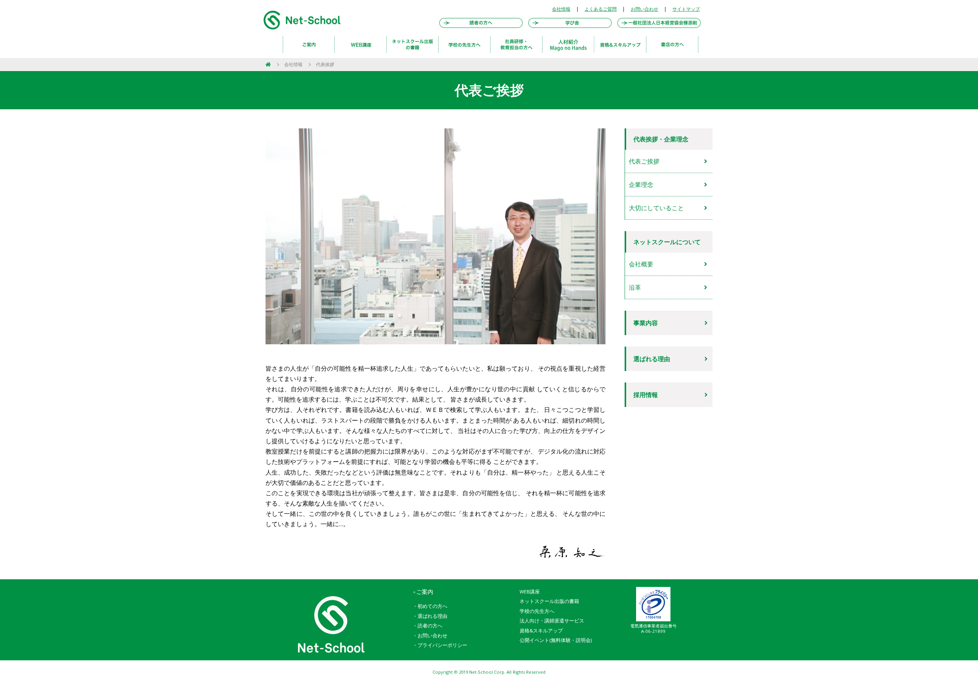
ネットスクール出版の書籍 (549, 601)
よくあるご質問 (601, 9)
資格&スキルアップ (541, 630)
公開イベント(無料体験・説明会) (556, 640)
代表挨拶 (325, 64)
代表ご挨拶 (644, 161)
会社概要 (641, 264)
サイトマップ (686, 9)
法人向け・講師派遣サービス (552, 620)
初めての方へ (432, 606)
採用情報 (645, 395)
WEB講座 (530, 591)
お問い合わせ (644, 9)
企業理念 (641, 184)
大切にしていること (656, 208)
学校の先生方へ (537, 611)
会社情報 (561, 9)
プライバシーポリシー (442, 645)
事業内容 (645, 323)
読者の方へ (430, 625)
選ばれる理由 (651, 359)
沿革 (635, 287)
